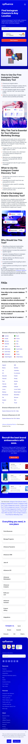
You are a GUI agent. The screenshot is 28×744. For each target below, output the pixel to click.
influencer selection (21, 270)
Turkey (18, 354)
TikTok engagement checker (11, 507)
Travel (15, 402)
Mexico (18, 346)
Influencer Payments (9, 547)
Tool (13, 80)
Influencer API (7, 570)
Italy (17, 343)
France (18, 338)
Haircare (4, 384)
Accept (9, 741)
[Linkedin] (3, 661)
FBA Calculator (9, 512)
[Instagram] (12, 661)
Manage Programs (9, 539)
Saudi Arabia (19, 349)
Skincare (16, 397)
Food (3, 381)
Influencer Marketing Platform (9, 424)
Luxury (4, 389)
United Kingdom (8, 356)
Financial (4, 378)
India (17, 341)
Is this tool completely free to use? (13, 289)
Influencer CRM (8, 554)
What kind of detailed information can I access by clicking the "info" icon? (13, 306)
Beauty (4, 367)
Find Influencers (8, 531)
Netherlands (7, 349)
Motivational (5, 394)
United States (19, 356)
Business (16, 367)
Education (4, 375)
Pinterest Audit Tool (13, 511)
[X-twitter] (6, 661)
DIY (3, 373)
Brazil (17, 336)
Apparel (4, 365)
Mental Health (17, 392)
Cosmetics (16, 370)
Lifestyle (16, 386)
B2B (15, 365)
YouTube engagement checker (13, 509)
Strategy (16, 135)
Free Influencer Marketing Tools (14, 514)
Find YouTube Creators (20, 512)
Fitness (15, 378)
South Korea (7, 351)
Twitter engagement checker (11, 505)
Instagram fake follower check (18, 501)
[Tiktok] (14, 661)
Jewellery (4, 386)
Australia (6, 336)
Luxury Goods (17, 389)
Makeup (4, 392)
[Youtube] (9, 661)
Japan (5, 346)
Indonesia (6, 343)
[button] (26, 732)
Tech (15, 400)
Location (3, 25)
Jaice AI (6, 562)
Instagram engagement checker (9, 503)
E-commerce (17, 373)
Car (3, 370)
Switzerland (7, 354)
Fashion (16, 375)
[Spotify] (17, 661)
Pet (3, 397)
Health (15, 384)
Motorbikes (16, 394)
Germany (6, 341)
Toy (3, 402)
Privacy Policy (17, 741)
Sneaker (4, 400)
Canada (6, 338)
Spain (17, 351)
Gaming (16, 381)
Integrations (7, 617)
